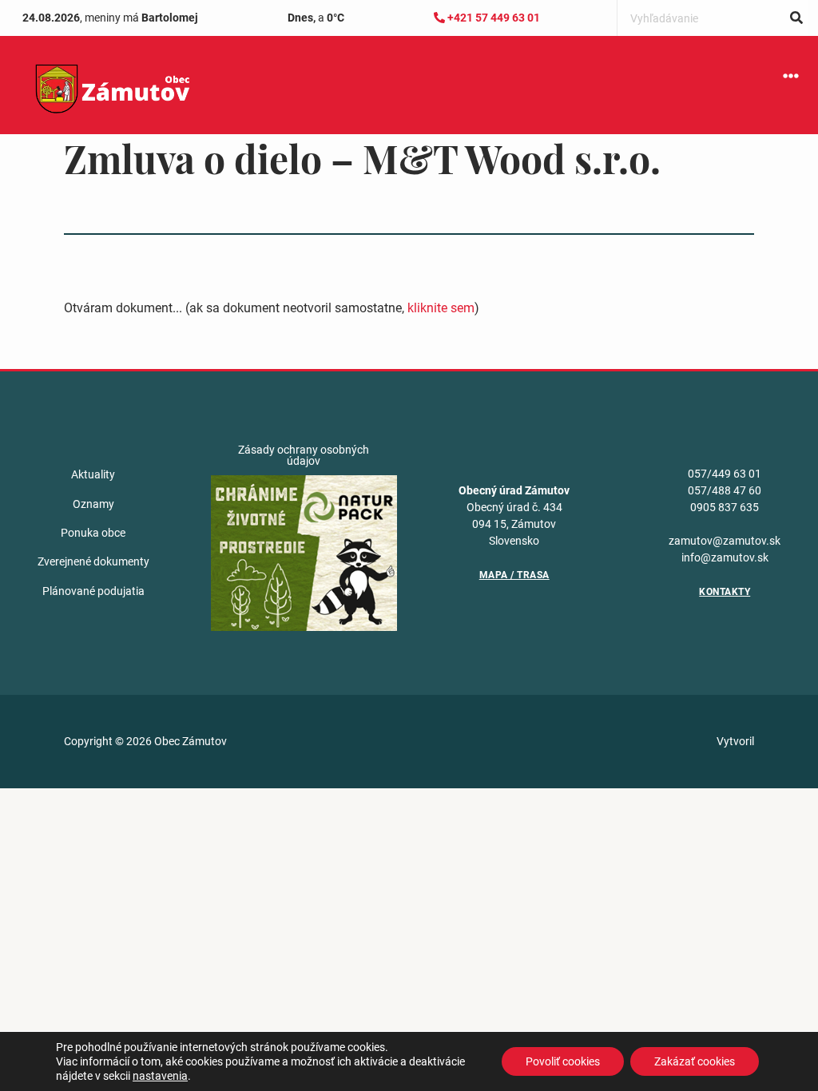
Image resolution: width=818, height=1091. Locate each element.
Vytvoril (735, 741)
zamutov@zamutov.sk (724, 540)
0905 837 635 (724, 507)
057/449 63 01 (724, 473)
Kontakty (724, 591)
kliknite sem (441, 307)
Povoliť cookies (563, 1061)
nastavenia (160, 1075)
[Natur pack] (304, 552)
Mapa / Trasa (514, 575)
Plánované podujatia (93, 591)
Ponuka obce (93, 532)
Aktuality (93, 474)
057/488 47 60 (724, 490)
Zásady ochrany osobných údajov (303, 455)
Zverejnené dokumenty (93, 561)
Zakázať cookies (694, 1061)
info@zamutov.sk (724, 557)
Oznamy (93, 504)
